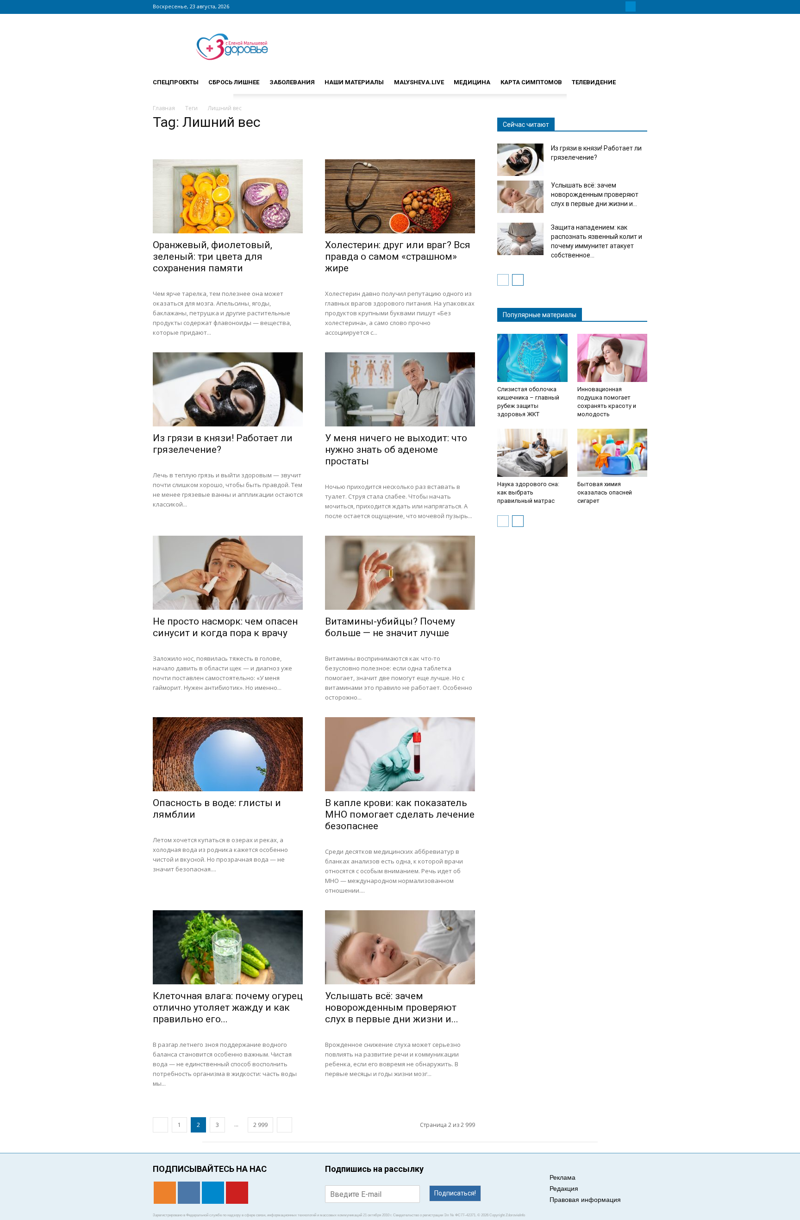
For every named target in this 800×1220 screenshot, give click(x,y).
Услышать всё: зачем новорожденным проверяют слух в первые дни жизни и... (391, 1007)
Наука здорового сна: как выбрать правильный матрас (528, 492)
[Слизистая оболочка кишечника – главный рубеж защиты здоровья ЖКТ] (532, 358)
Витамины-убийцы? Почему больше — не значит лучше (390, 627)
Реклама (562, 1177)
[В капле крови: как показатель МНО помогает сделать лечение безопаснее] (400, 754)
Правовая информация (585, 1199)
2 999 (260, 1125)
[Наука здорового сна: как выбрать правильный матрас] (532, 453)
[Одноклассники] (608, 6)
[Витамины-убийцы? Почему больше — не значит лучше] (400, 573)
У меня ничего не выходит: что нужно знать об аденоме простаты (396, 449)
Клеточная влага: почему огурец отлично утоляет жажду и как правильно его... (228, 1007)
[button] (636, 78)
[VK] (619, 6)
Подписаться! (455, 1193)
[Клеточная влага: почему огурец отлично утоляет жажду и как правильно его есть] (228, 947)
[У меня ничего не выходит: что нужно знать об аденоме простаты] (400, 389)
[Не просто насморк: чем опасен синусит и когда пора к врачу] (228, 573)
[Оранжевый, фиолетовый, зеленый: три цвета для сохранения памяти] (228, 196)
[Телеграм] (630, 6)
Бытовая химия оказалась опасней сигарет (604, 492)
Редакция (564, 1188)
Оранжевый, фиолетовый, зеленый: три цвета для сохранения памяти (212, 256)
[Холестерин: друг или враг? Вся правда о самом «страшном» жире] (400, 196)
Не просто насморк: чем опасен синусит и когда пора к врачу (225, 627)
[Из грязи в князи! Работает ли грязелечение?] (228, 389)
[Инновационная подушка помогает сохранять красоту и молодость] (612, 358)
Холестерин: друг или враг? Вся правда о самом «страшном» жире (397, 256)
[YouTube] (642, 6)
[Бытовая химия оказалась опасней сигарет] (612, 453)
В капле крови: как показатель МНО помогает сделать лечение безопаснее (400, 814)
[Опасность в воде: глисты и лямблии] (228, 754)
